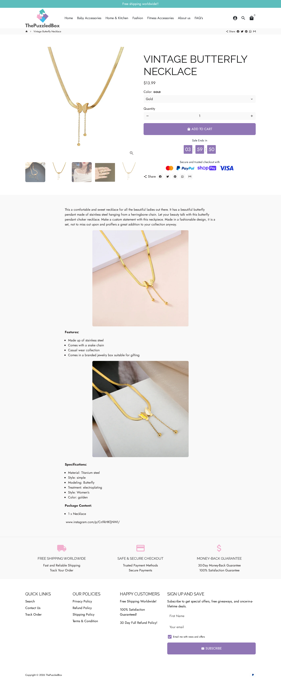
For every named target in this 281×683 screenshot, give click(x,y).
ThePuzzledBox (54, 675)
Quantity (149, 108)
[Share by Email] (254, 31)
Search (30, 601)
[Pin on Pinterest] (246, 31)
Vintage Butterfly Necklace (47, 31)
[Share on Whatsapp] (250, 31)
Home (69, 18)
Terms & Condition (85, 621)
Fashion (137, 18)
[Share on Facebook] (238, 31)
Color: (152, 91)
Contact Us (32, 608)
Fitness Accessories (160, 18)
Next (132, 103)
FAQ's (199, 18)
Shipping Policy (83, 614)
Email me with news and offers (189, 637)
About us (184, 18)
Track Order (33, 614)
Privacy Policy (82, 601)
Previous (31, 103)
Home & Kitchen (117, 18)
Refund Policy (82, 608)
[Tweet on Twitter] (242, 31)
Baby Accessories (89, 18)
